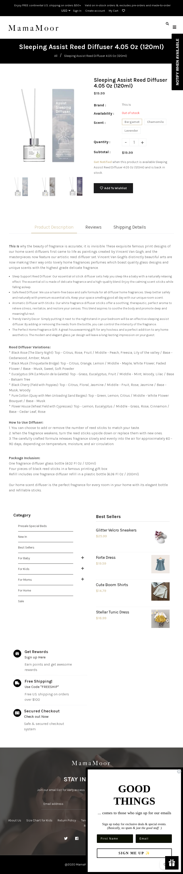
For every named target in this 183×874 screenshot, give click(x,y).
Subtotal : (102, 152)
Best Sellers (26, 547)
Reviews (93, 227)
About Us (14, 820)
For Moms (25, 580)
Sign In (77, 10)
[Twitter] (65, 838)
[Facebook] (76, 838)
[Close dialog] (179, 771)
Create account (95, 10)
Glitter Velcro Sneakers (116, 530)
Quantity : (102, 142)
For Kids (23, 569)
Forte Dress (106, 557)
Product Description (54, 227)
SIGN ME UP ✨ (134, 853)
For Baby (24, 558)
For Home (24, 590)
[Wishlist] (123, 10)
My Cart (113, 10)
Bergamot (132, 122)
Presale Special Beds (32, 526)
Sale (21, 601)
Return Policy (67, 820)
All (55, 56)
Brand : (100, 105)
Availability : (104, 113)
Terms (85, 820)
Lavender (131, 131)
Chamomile (155, 122)
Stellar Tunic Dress (112, 612)
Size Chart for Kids (39, 820)
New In (22, 537)
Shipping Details (129, 227)
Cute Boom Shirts (112, 584)
